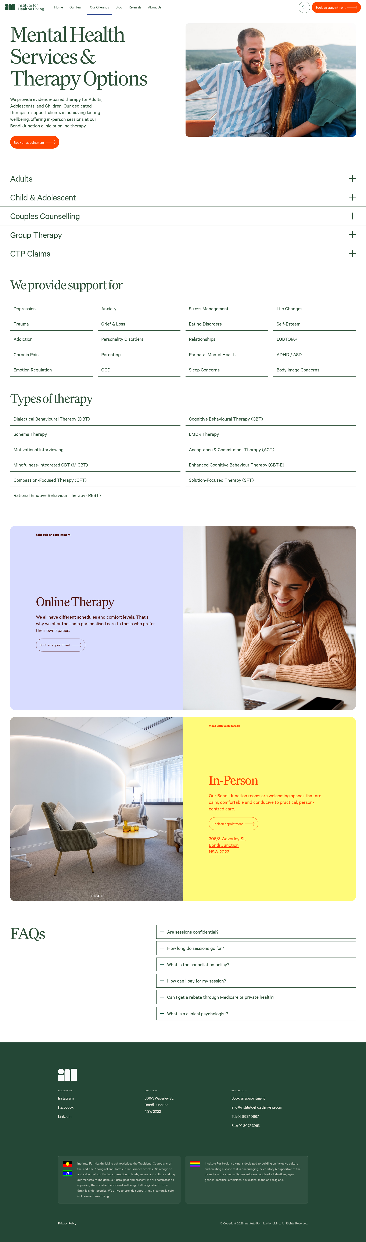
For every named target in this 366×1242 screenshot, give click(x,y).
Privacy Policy (67, 1223)
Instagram (65, 1098)
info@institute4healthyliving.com (257, 1107)
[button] (53, 809)
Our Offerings (99, 7)
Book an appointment (248, 1098)
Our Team (76, 7)
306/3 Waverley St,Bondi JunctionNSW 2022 (227, 844)
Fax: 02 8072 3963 (246, 1125)
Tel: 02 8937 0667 (245, 1116)
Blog (119, 7)
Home (58, 7)
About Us (154, 7)
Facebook (65, 1107)
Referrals (135, 7)
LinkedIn (65, 1116)
